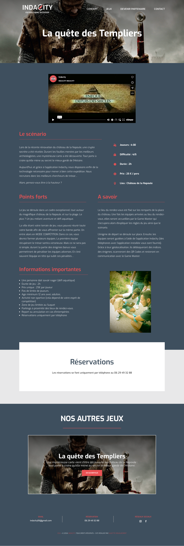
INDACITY (71, 533)
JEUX (109, 9)
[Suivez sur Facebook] (146, 521)
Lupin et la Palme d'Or (92, 456)
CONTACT (159, 9)
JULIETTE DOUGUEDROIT (118, 533)
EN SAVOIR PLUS (92, 473)
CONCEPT (92, 9)
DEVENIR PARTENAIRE (132, 9)
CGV (59, 533)
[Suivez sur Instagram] (140, 521)
